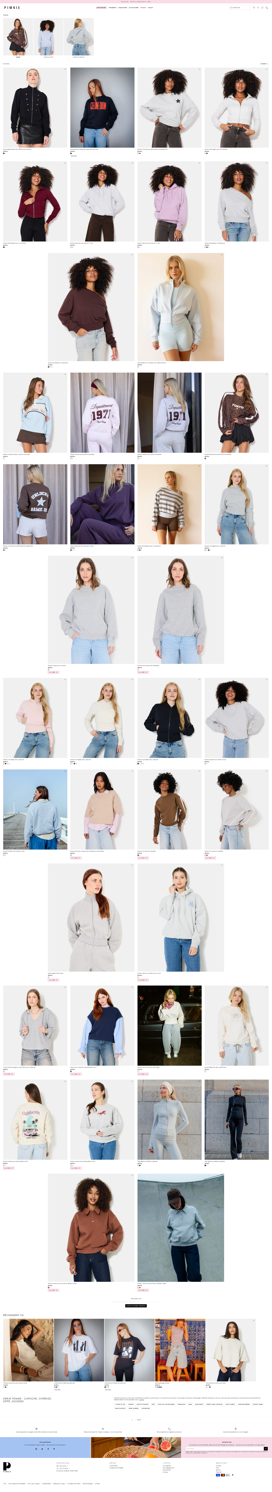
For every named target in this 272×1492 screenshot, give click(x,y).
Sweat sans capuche (214, 1404)
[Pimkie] (12, 7)
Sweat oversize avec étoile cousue (215, 759)
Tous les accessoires (166, 1404)
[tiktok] (42, 1449)
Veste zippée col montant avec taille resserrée (151, 363)
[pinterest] (54, 1449)
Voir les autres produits (136, 1306)
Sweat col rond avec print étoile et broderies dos (152, 149)
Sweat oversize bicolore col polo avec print (16, 454)
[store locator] (254, 7)
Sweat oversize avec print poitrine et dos (15, 1161)
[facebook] (48, 1449)
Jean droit (199, 1404)
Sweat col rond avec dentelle (146, 851)
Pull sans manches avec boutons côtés (15, 1383)
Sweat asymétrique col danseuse (215, 243)
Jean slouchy (120, 1408)
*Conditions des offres (73, 1483)
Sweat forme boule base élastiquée (148, 665)
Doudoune (146, 1408)
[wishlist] (258, 7)
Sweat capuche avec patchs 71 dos (81, 243)
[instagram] (36, 1449)
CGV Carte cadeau (33, 1483)
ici (206, 1453)
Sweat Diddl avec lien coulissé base (215, 1067)
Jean (190, 1404)
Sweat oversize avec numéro (57, 665)
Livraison (218, 1466)
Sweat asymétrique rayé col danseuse (149, 546)
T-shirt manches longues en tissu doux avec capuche (19, 1067)
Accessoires (134, 7)
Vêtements (113, 7)
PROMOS (143, 7)
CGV (4, 1483)
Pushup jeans (258, 1404)
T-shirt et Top (120, 1404)
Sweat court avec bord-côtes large (148, 1067)
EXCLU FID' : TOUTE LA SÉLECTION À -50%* (136, 1)
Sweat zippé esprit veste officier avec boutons (17, 149)
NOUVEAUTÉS (101, 7)
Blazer (131, 1404)
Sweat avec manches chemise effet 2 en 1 (83, 1067)
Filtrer (263, 64)
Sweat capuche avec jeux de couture (82, 546)
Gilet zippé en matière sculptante (147, 1161)
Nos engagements (168, 1468)
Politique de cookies (59, 1483)
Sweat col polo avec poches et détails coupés (62, 1283)
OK (266, 1448)
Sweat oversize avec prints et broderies (82, 454)
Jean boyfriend (244, 1404)
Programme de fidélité (116, 1468)
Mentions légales (88, 1483)
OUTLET (150, 7)
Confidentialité (46, 1483)
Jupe (153, 1404)
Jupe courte (230, 1404)
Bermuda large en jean (162, 1383)
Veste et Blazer (142, 1404)
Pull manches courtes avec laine (216, 1383)
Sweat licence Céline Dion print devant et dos (84, 149)
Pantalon (181, 1404)
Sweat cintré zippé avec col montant (216, 149)
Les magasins (167, 1466)
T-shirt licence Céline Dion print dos (64, 1383)
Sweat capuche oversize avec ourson (149, 973)
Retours (218, 1470)
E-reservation (114, 1466)
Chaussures (122, 7)
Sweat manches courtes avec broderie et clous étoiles (87, 851)
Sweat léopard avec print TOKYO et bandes (218, 454)
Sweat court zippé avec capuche (215, 546)
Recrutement (167, 1470)
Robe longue (134, 1408)
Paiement (219, 1472)
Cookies (97, 1483)
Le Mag (165, 1472)
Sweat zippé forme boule (55, 973)
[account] (262, 7)
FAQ (217, 1468)
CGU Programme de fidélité (16, 1483)
